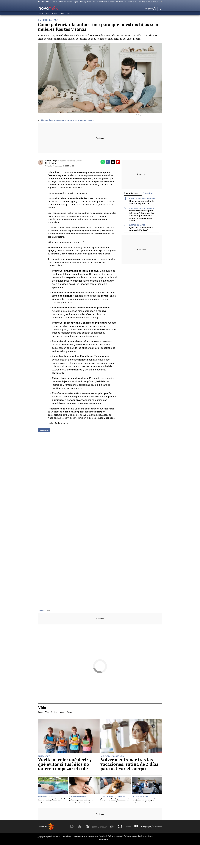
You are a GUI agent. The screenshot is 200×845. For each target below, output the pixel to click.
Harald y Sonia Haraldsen (100, 2)
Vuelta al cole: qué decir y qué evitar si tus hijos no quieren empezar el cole (65, 764)
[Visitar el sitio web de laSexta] (79, 826)
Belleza (55, 13)
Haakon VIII (114, 2)
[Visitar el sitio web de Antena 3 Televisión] (71, 826)
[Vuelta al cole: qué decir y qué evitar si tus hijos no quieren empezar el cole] (69, 736)
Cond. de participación (145, 836)
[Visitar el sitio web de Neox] (87, 826)
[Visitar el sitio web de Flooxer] (158, 826)
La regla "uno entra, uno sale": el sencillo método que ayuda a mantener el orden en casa (144, 801)
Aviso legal (103, 836)
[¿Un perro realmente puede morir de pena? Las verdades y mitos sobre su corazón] (115, 785)
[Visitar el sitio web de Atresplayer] (147, 826)
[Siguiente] (161, 2)
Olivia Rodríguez (63, 161)
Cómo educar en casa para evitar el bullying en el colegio (67, 120)
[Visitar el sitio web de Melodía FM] (136, 826)
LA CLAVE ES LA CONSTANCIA (112, 756)
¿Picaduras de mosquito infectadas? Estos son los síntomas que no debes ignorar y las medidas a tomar (141, 215)
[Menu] (159, 13)
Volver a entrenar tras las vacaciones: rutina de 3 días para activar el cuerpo (129, 764)
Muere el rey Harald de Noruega (147, 2)
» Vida (48, 610)
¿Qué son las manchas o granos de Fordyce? (141, 228)
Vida (47, 13)
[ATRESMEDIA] (46, 826)
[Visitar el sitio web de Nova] (95, 826)
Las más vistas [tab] (132, 193)
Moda (62, 13)
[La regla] (147, 785)
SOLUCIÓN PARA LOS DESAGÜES (142, 198)
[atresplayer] (149, 9)
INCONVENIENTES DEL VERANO (141, 208)
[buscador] (159, 9)
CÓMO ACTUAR (44, 756)
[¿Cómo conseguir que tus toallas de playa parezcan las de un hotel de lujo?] (53, 785)
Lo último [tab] (148, 193)
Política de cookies (130, 836)
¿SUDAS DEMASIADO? (78, 796)
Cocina (69, 13)
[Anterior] (53, 2)
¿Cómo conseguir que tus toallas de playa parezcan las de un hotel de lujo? (52, 801)
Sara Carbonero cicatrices (63, 2)
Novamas (41, 610)
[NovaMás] (55, 8)
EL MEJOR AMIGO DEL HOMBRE (112, 796)
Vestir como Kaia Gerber (127, 2)
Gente (41, 13)
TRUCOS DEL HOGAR (46, 796)
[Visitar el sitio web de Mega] (103, 826)
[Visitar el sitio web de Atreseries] (111, 826)
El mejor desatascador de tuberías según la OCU (141, 202)
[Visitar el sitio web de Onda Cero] (120, 826)
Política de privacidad (115, 836)
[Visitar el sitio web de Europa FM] (128, 826)
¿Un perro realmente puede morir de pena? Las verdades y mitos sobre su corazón (114, 801)
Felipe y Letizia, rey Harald (82, 2)
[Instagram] (46, 163)
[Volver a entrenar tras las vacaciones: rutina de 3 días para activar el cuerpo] (131, 736)
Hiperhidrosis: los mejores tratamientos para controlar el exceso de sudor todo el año (81, 801)
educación (44, 430)
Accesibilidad (103, 839)
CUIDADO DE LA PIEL (137, 225)
